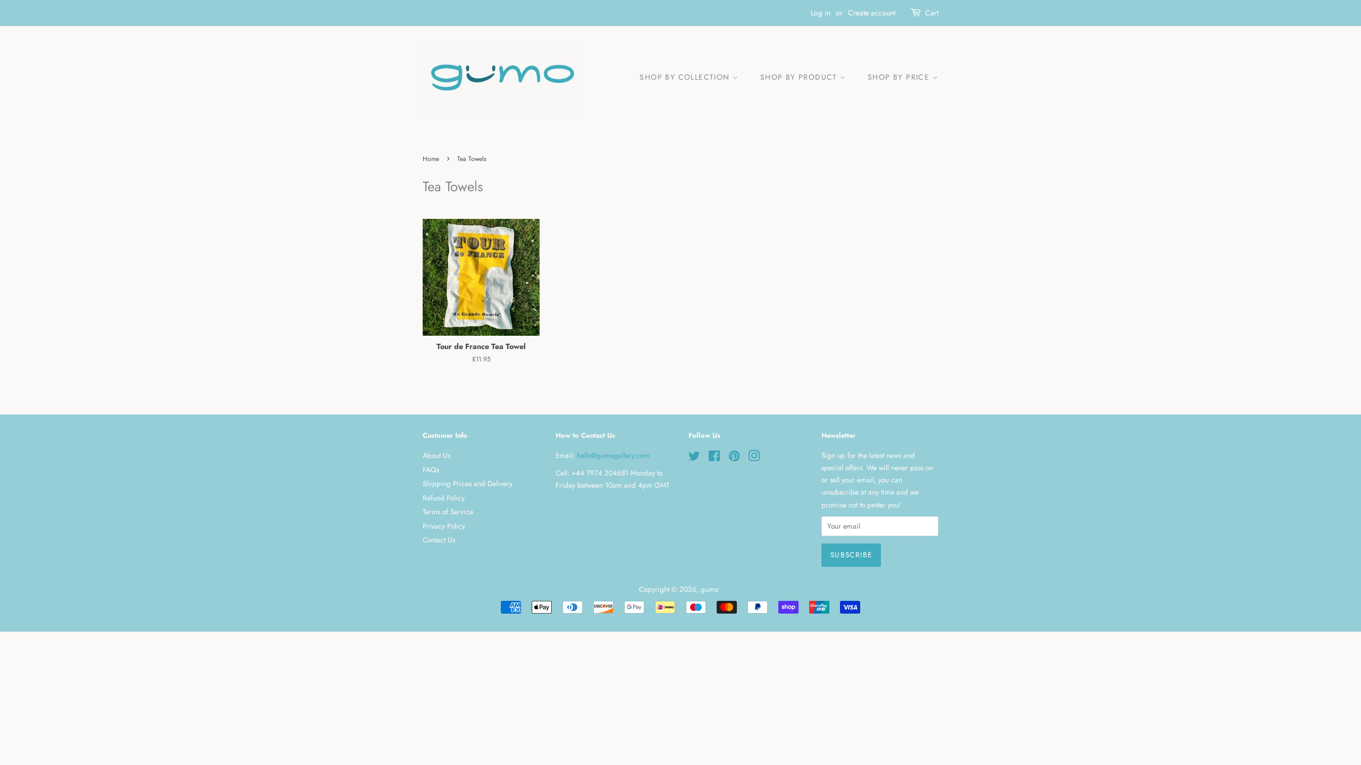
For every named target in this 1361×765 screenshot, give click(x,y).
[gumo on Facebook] (714, 458)
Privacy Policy (444, 526)
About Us (436, 455)
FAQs (431, 469)
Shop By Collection (686, 77)
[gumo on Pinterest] (734, 458)
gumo (710, 589)
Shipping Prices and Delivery (468, 483)
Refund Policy (444, 497)
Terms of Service (448, 511)
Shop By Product (800, 77)
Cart (931, 12)
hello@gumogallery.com (613, 455)
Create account (871, 12)
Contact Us (439, 539)
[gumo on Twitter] (694, 458)
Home (431, 159)
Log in (820, 12)
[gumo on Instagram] (754, 458)
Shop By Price (900, 77)
